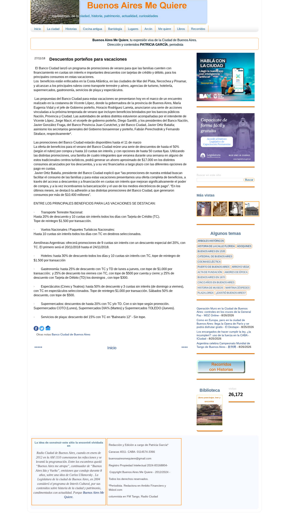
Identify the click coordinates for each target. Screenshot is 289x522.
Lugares (133, 29)
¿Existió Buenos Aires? (231, 293)
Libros (181, 29)
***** (38, 348)
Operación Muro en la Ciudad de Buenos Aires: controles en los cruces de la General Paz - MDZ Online (224, 312)
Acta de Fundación (210, 272)
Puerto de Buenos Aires (213, 267)
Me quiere (164, 29)
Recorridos (198, 29)
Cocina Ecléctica (209, 261)
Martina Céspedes (237, 287)
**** (184, 348)
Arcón (148, 29)
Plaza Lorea (206, 293)
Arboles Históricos (211, 241)
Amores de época (236, 272)
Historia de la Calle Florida (216, 246)
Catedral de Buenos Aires (215, 256)
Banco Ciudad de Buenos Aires (71, 334)
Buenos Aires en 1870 (211, 277)
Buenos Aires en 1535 (211, 251)
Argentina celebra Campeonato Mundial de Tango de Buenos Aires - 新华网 (223, 345)
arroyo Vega (240, 267)
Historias (71, 29)
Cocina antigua (92, 29)
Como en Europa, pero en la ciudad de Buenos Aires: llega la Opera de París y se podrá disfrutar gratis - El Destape (223, 323)
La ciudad (53, 29)
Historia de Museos (210, 287)
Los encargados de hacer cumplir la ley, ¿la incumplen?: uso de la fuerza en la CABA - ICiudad (224, 335)
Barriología (115, 29)
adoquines (244, 246)
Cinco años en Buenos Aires (216, 282)
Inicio (37, 29)
